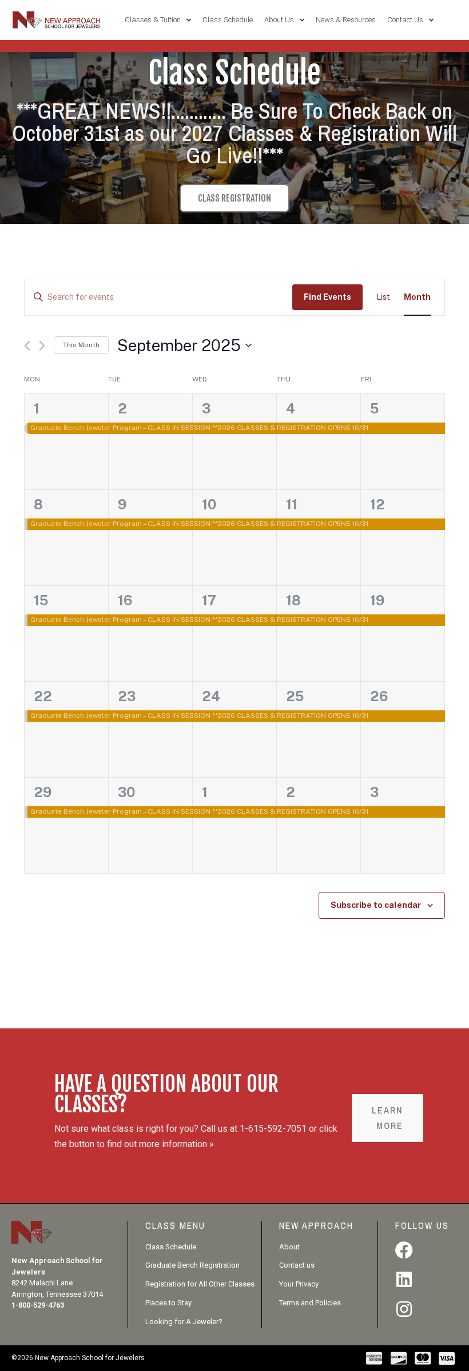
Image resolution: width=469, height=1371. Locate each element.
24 (211, 696)
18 (293, 600)
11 (291, 504)
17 (209, 600)
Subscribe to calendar (376, 905)
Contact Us (405, 19)
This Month (81, 345)
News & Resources (346, 19)
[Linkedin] (404, 1279)
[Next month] (42, 345)
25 (295, 696)
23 (127, 696)
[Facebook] (404, 1250)
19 (377, 600)
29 (42, 792)
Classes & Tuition (153, 19)
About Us (279, 19)
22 (43, 696)
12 (377, 504)
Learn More (387, 1118)
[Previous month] (27, 345)
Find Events (327, 296)
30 (126, 792)
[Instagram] (404, 1309)
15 (41, 600)
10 (209, 504)
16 (125, 600)
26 (379, 696)
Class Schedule (227, 19)
